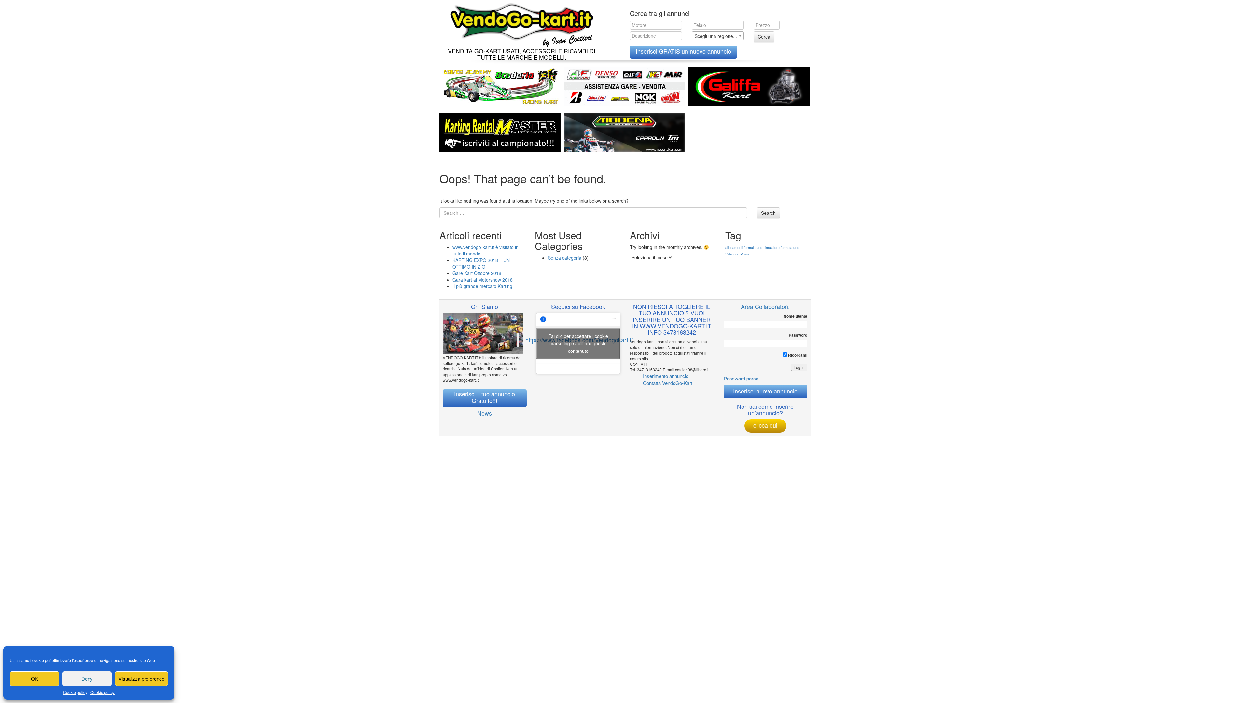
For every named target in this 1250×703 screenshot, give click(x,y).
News (484, 413)
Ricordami (797, 355)
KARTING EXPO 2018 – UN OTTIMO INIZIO (481, 263)
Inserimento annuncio (665, 375)
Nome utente (795, 316)
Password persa (741, 378)
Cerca (764, 37)
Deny (87, 678)
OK (34, 678)
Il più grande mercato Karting (482, 286)
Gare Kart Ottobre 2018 (476, 273)
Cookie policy (75, 692)
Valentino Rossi (737, 254)
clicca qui (765, 425)
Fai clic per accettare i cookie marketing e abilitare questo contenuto (578, 343)
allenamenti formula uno (743, 247)
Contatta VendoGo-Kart (667, 382)
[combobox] (718, 35)
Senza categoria (564, 258)
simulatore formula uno (781, 247)
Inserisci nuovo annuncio (765, 391)
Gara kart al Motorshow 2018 (482, 279)
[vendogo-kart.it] (520, 23)
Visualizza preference (141, 678)
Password (798, 335)
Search (768, 213)
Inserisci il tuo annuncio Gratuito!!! (484, 397)
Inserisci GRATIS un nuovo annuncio (683, 51)
